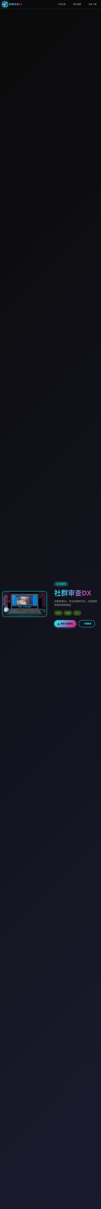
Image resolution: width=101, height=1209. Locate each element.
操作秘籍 (77, 4)
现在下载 (93, 4)
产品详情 (62, 4)
